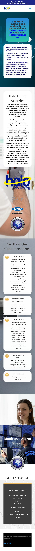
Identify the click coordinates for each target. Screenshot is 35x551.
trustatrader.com (17, 31)
